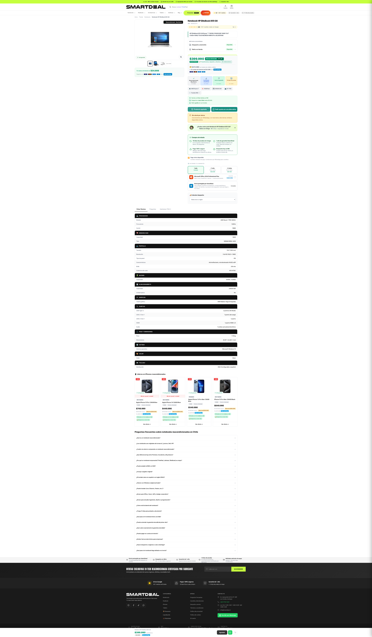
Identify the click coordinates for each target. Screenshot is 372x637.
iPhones (165, 604)
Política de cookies (195, 615)
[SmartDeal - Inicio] (142, 594)
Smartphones (151, 13)
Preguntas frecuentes (196, 597)
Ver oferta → (147, 424)
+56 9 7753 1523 (224, 602)
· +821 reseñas (220, 12)
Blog (179, 13)
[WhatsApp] (143, 605)
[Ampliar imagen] (181, 57)
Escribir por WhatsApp (229, 615)
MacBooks (140, 13)
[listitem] (150, 63)
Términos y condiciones (196, 608)
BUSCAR (170, 7)
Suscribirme (238, 569)
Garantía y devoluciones (197, 601)
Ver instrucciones (226, 61)
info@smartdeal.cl (225, 610)
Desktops (170, 13)
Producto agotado (200, 109)
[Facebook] (133, 605)
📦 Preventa (166, 611)
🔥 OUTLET (205, 13)
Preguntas (152, 209)
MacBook (165, 601)
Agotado (222, 632)
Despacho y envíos (195, 604)
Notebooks (130, 13)
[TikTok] (138, 605)
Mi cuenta (193, 618)
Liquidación (166, 615)
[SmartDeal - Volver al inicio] (145, 7)
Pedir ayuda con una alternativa (225, 109)
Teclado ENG (194, 93)
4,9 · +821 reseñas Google (152, 1)
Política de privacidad (196, 611)
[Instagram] (128, 605)
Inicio (136, 17)
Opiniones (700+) (165, 209)
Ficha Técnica (141, 209)
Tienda (141, 17)
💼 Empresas (167, 618)
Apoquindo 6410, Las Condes (184, 1)
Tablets (162, 13)
